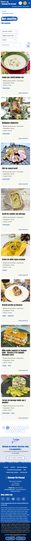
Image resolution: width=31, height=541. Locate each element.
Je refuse (10, 538)
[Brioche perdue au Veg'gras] (15, 290)
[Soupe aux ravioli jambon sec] (15, 63)
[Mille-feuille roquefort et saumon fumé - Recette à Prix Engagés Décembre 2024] (15, 336)
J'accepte (20, 538)
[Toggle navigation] (29, 4)
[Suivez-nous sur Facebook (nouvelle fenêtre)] (3, 499)
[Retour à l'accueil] (4, 2)
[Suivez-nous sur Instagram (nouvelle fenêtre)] (18, 499)
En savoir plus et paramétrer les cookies (15, 534)
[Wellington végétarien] (15, 108)
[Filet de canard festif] (15, 154)
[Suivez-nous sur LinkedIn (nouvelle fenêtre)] (8, 499)
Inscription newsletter (16, 458)
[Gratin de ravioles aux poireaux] (15, 199)
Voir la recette (23, 93)
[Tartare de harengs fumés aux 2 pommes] (15, 386)
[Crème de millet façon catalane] (15, 245)
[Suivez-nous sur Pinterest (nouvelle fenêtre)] (23, 499)
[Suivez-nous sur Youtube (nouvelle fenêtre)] (13, 499)
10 (19, 431)
